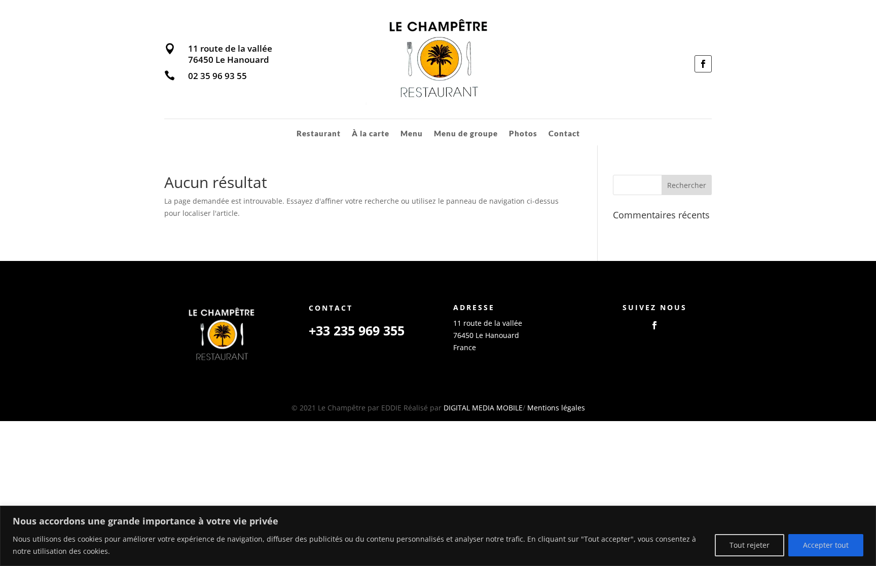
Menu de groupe (466, 134)
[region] (438, 536)
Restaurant (319, 134)
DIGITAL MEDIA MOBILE (483, 407)
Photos (523, 134)
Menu (411, 134)
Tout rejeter (749, 545)
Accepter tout (826, 545)
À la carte (370, 134)
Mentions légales (556, 407)
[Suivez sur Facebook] (703, 63)
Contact (564, 134)
